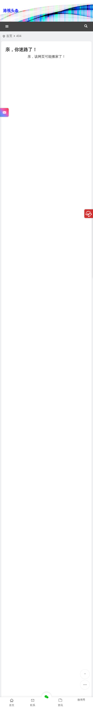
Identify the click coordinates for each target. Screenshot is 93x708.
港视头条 (11, 10)
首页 (9, 36)
